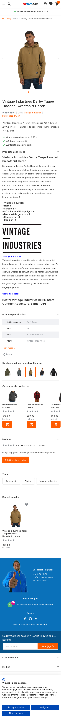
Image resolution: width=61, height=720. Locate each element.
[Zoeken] (8, 3)
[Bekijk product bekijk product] (7, 424)
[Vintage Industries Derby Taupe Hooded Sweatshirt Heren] (15, 515)
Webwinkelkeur (45, 604)
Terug (8, 18)
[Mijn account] (45, 4)
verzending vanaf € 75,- (21, 137)
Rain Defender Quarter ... (9, 406)
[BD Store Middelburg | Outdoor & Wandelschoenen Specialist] (30, 4)
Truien (28, 481)
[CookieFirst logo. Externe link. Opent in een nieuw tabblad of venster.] (3, 679)
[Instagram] (30, 619)
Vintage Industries (32, 112)
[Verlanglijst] (51, 4)
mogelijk (18, 145)
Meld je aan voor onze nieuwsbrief (30, 624)
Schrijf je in (48, 646)
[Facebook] (25, 619)
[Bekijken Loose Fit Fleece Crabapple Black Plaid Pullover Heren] (37, 397)
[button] (28, 92)
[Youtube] (36, 619)
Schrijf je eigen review (16, 460)
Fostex (15, 293)
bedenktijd (16, 141)
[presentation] (3, 58)
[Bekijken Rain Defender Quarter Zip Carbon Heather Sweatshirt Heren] (12, 397)
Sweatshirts (11, 481)
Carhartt (6, 293)
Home (15, 18)
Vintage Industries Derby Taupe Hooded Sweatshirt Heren (14, 533)
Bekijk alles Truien (11, 116)
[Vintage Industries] (21, 238)
